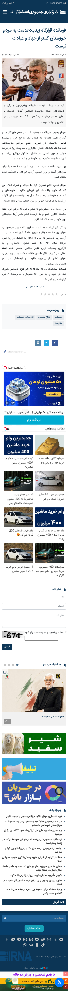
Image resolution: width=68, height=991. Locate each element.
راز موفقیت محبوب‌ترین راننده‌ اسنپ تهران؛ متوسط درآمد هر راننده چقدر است (32, 841)
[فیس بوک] (6, 940)
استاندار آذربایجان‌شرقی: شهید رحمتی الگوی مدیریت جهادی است (32, 859)
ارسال (7, 647)
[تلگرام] (61, 940)
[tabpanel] (34, 697)
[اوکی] (37, 945)
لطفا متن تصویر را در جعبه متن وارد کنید (45, 632)
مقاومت (58, 323)
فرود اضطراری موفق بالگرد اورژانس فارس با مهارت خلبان (34, 816)
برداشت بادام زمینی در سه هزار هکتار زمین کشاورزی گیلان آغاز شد (33, 850)
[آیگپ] (31, 940)
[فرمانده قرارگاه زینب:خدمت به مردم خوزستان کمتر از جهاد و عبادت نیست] (34, 79)
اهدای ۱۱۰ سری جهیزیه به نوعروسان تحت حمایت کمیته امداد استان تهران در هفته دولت (32, 868)
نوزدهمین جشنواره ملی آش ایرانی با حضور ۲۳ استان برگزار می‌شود (33, 832)
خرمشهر (58, 317)
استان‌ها (40, 287)
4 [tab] (5, 665)
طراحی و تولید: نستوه (32, 968)
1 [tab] (17, 665)
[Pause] (7, 403)
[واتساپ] (25, 945)
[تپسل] (5, 368)
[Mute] (12, 403)
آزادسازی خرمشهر (25, 317)
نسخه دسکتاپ (34, 928)
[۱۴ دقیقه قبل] (34, 690)
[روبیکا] (49, 940)
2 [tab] (13, 665)
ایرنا (37, 12)
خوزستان (29, 287)
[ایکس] (55, 940)
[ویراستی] (12, 940)
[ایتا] (25, 940)
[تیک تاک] (43, 945)
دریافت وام (34, 419)
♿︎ (59, 982)
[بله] (37, 940)
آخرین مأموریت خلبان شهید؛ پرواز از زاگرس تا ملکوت (36, 875)
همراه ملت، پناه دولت (53, 717)
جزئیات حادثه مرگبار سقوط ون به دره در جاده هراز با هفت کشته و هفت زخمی (33, 891)
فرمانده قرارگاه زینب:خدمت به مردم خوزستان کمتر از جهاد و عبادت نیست (34, 38)
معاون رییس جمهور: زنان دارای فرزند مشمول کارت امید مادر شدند (32, 882)
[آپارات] (43, 940)
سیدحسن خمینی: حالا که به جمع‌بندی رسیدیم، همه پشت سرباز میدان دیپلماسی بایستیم (33, 823)
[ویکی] (31, 945)
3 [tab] (9, 665)
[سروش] (19, 940)
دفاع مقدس (44, 317)
